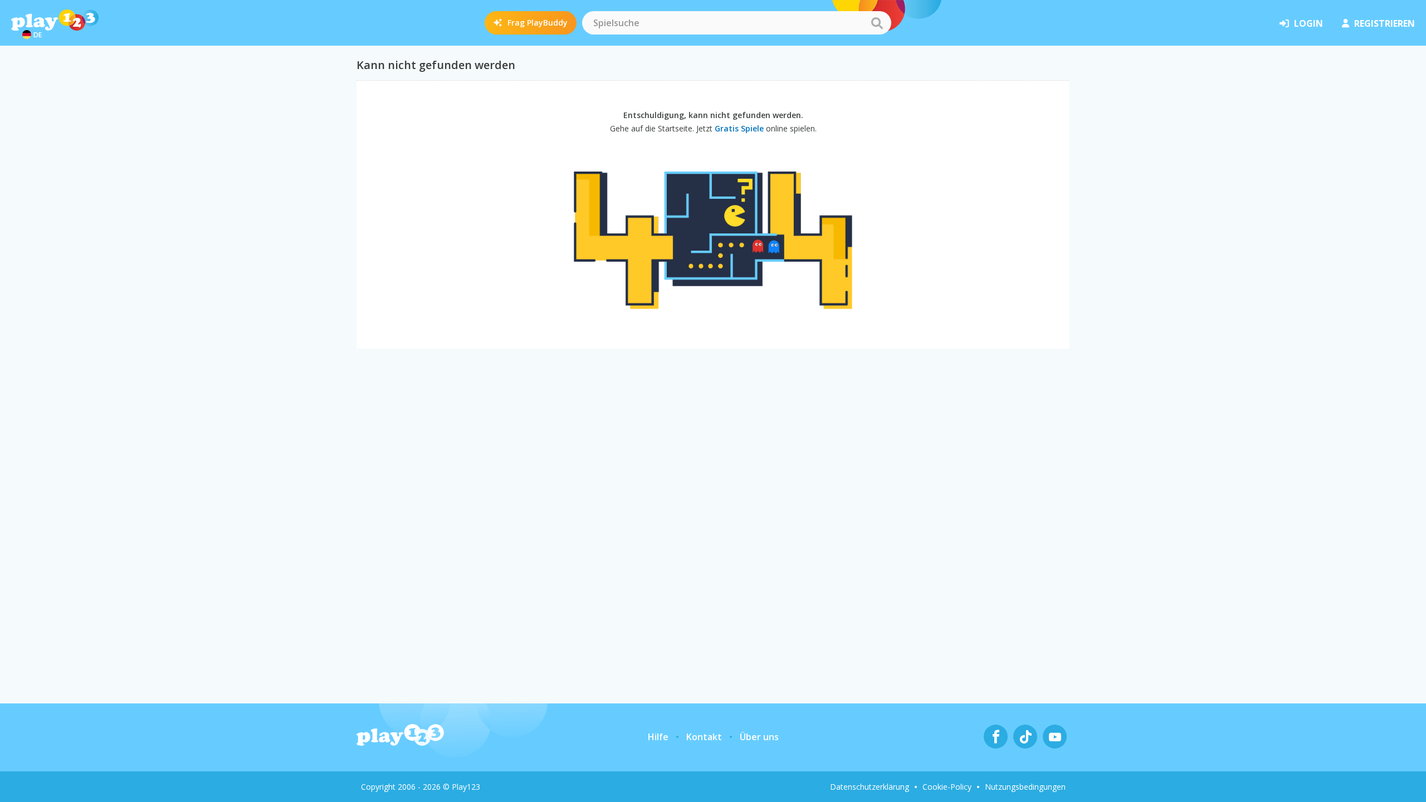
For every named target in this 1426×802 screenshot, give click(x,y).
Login (1308, 23)
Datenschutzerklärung (869, 786)
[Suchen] (876, 23)
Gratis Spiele (739, 128)
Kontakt (704, 737)
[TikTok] (1025, 737)
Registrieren (1384, 23)
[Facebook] (996, 737)
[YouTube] (1055, 737)
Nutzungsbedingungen (1025, 786)
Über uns (759, 737)
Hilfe (658, 737)
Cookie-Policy (946, 786)
